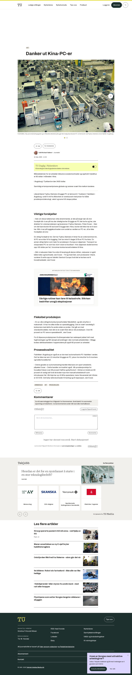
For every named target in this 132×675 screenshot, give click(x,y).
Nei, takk (112, 669)
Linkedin (54, 637)
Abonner (116, 5)
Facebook (55, 633)
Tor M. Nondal (23, 639)
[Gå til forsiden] (20, 5)
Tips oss (109, 619)
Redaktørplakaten (67, 647)
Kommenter (50, 146)
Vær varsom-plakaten (48, 647)
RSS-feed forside (57, 629)
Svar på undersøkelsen (98, 669)
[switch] (94, 167)
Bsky (53, 641)
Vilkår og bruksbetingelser (94, 637)
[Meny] (125, 5)
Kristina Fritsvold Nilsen (27, 631)
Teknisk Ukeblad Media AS (35, 667)
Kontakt (21, 659)
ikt (28, 48)
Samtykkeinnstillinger (92, 633)
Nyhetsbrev (88, 629)
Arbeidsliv (39, 385)
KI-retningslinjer (90, 641)
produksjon (54, 385)
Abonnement (23, 654)
